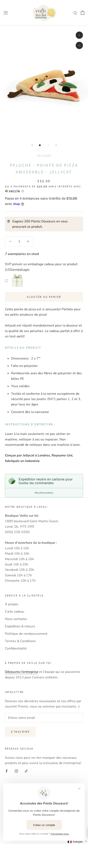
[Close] (81, 376)
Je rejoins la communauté (44, 458)
